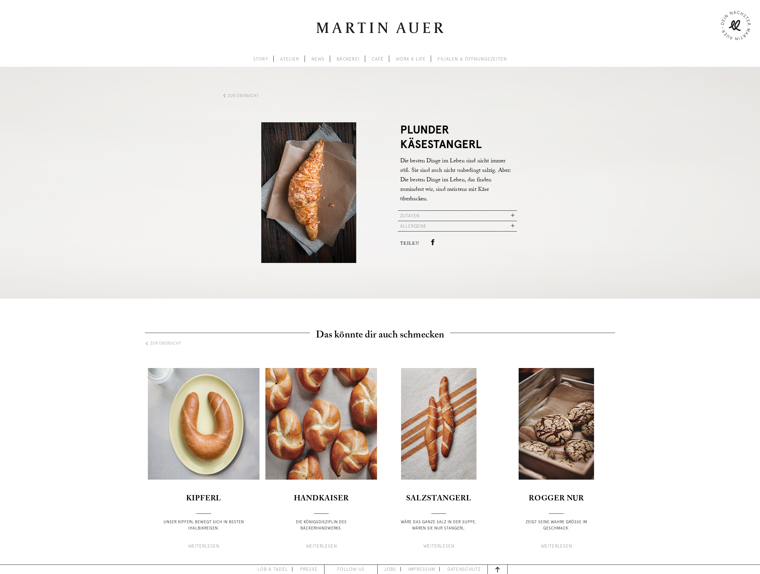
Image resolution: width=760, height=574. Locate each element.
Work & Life (411, 59)
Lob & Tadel (272, 569)
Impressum (422, 569)
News (318, 59)
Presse (309, 569)
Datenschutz (464, 569)
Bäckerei (348, 59)
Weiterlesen (203, 546)
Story (260, 59)
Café (378, 59)
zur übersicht (243, 95)
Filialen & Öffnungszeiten (472, 59)
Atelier (289, 59)
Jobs (390, 569)
